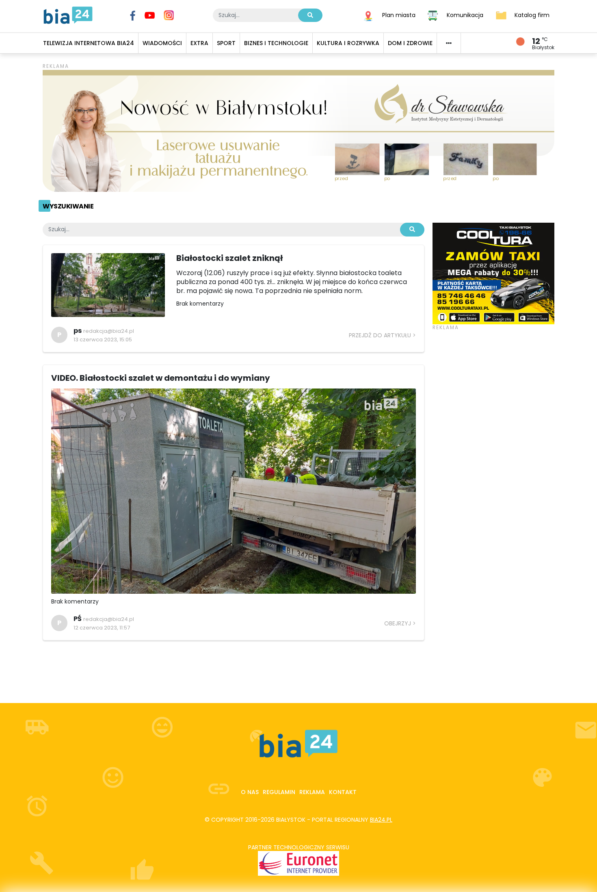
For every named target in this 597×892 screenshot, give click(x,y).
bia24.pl (381, 820)
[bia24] (68, 15)
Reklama (312, 792)
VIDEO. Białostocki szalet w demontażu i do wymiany (160, 378)
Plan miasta (398, 15)
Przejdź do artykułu (380, 335)
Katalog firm (532, 15)
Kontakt (343, 792)
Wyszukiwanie (68, 206)
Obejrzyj (397, 623)
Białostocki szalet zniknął (229, 258)
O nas (250, 792)
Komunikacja (465, 15)
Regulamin (279, 792)
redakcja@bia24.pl (108, 331)
